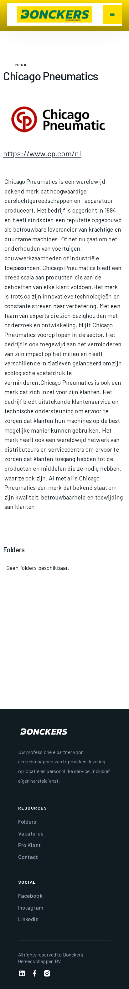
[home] (55, 14)
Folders (27, 821)
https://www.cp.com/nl (42, 153)
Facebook (30, 895)
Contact (28, 856)
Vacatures (31, 833)
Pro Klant (29, 844)
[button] (112, 14)
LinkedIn (28, 919)
